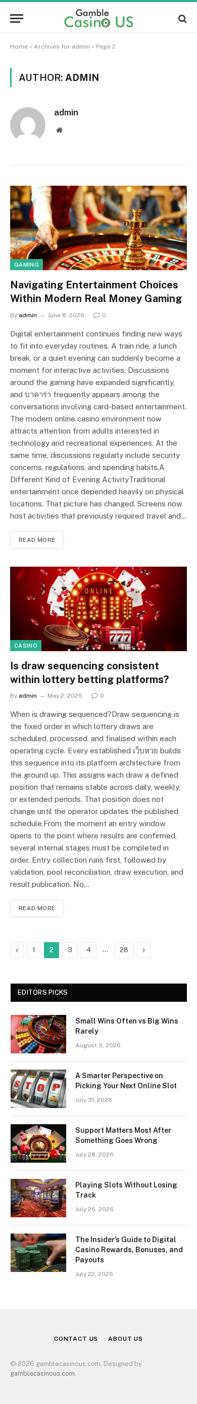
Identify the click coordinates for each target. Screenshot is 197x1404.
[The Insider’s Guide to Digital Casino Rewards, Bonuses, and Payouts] (38, 1252)
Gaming (26, 265)
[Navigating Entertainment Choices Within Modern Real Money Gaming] (98, 228)
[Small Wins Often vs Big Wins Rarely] (38, 1034)
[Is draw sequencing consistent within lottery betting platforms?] (98, 609)
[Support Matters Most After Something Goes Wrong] (38, 1143)
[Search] (181, 18)
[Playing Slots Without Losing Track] (38, 1198)
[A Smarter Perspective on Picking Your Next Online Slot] (38, 1089)
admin (66, 112)
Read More (37, 539)
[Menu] (16, 18)
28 (124, 950)
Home (19, 46)
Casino (25, 646)
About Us (125, 1338)
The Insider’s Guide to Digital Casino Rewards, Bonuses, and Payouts (129, 1250)
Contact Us (76, 1338)
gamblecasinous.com (42, 1373)
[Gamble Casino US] (98, 18)
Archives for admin (62, 46)
